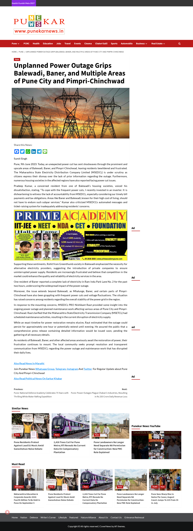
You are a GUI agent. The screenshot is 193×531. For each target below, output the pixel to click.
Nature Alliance (88, 517)
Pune (14, 43)
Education (48, 43)
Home (15, 517)
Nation (23, 517)
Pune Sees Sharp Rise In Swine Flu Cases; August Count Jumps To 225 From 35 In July (164, 499)
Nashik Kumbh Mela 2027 (23, 3)
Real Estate (156, 43)
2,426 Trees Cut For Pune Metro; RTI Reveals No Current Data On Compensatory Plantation (69, 447)
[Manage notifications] (7, 512)
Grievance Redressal (134, 517)
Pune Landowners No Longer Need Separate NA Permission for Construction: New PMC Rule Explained (109, 447)
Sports (114, 43)
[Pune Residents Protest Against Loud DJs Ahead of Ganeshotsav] (156, 445)
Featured (73, 517)
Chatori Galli (101, 43)
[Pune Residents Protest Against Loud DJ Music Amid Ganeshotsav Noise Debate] (30, 425)
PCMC (26, 43)
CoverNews (105, 526)
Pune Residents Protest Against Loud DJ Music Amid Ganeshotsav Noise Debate (29, 446)
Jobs (58, 43)
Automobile (127, 43)
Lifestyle (62, 517)
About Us (103, 517)
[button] (179, 43)
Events (77, 43)
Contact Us (116, 517)
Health (36, 43)
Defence (34, 517)
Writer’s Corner (48, 517)
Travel (68, 43)
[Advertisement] (156, 253)
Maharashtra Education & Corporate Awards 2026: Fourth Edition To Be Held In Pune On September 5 (27, 499)
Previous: (41, 393)
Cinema (88, 43)
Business (140, 43)
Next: (99, 393)
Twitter (88, 368)
